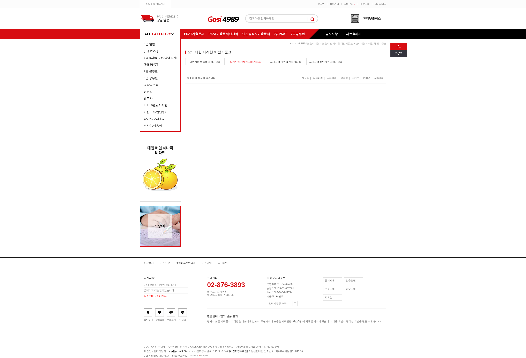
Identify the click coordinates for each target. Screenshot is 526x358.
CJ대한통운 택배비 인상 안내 (160, 284)
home (293, 43)
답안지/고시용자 (154, 118)
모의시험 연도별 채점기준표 (205, 61)
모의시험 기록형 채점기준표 (285, 61)
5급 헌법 (149, 44)
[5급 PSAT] (151, 51)
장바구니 (349, 3)
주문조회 (365, 3)
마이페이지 (380, 3)
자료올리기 (353, 34)
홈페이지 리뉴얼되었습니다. (159, 290)
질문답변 (351, 280)
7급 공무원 (151, 71)
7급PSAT (280, 34)
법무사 (148, 98)
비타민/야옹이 (153, 125)
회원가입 (334, 3)
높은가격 (332, 78)
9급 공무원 (151, 78)
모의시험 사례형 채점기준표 (370, 43)
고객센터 (223, 262)
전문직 (148, 91)
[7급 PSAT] (151, 64)
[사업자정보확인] (238, 351)
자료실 (328, 297)
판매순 (366, 78)
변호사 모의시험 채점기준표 (337, 43)
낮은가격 (318, 78)
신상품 (305, 78)
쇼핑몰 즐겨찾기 (154, 3)
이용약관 (165, 262)
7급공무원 (298, 34)
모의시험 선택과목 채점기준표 (326, 61)
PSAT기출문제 (194, 34)
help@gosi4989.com (179, 351)
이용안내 (207, 262)
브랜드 (355, 78)
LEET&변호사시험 (155, 105)
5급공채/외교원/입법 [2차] (160, 57)
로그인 (321, 3)
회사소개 (149, 262)
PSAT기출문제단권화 (223, 34)
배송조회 (351, 289)
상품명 (344, 78)
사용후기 (379, 78)
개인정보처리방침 (186, 262)
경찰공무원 (151, 85)
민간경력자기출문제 (256, 34)
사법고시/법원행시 (156, 112)
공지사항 (331, 34)
